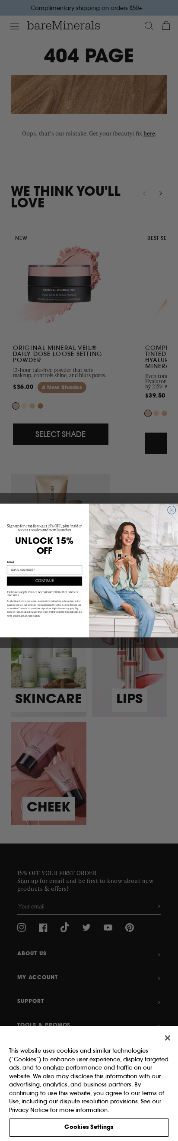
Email (10, 561)
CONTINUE (44, 581)
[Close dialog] (172, 510)
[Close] (167, 1037)
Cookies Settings (88, 1127)
